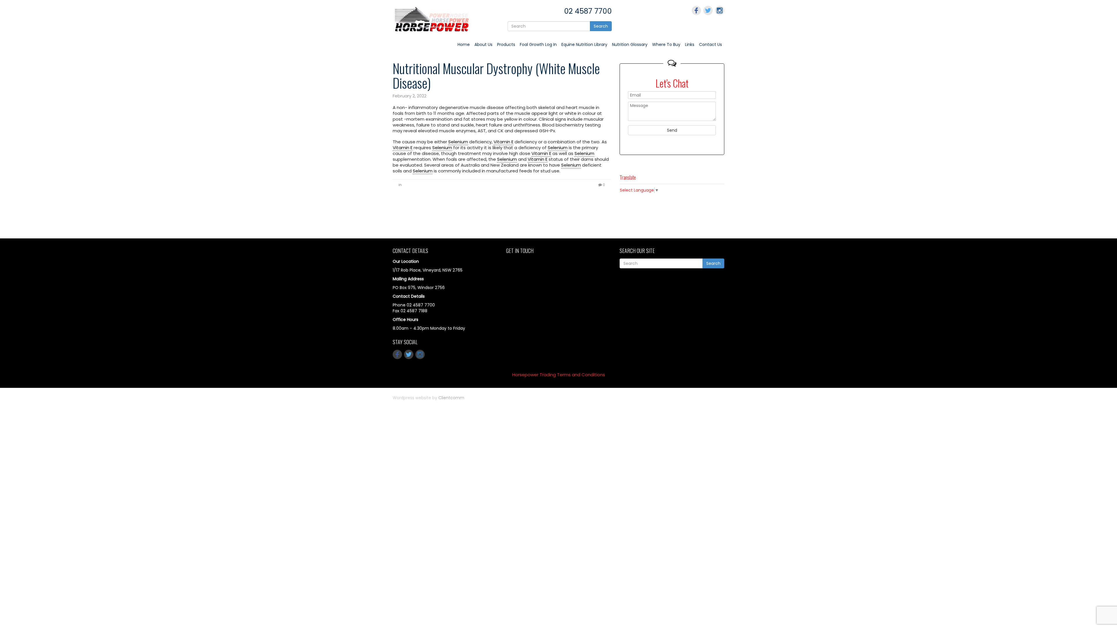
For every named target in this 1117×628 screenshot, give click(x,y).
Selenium (458, 142)
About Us (483, 44)
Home (464, 44)
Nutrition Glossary (630, 44)
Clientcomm (451, 398)
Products (506, 44)
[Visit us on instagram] (719, 10)
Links (689, 44)
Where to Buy (666, 44)
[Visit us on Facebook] (696, 10)
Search (601, 26)
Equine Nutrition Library (584, 44)
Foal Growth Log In (538, 44)
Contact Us (710, 44)
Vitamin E (503, 142)
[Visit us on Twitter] (708, 10)
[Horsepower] (432, 19)
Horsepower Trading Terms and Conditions (558, 375)
